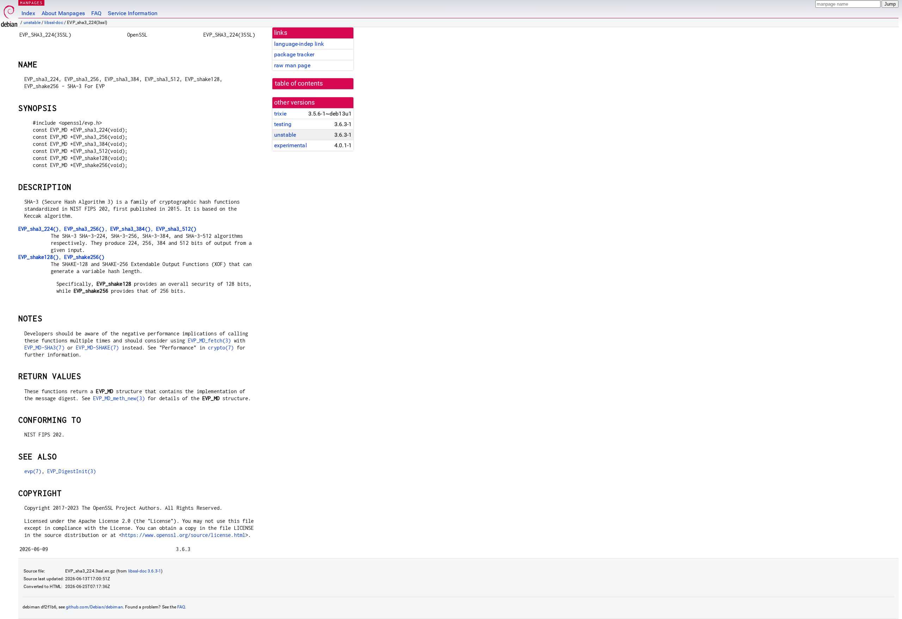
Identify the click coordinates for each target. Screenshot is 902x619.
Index (28, 13)
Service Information (132, 13)
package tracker (294, 54)
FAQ (96, 13)
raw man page (292, 65)
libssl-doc (53, 22)
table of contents (299, 83)
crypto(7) (221, 348)
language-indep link (299, 44)
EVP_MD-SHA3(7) (44, 348)
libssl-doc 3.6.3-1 (144, 571)
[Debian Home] (9, 14)
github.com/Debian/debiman (94, 607)
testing (282, 124)
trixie (280, 113)
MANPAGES (31, 2)
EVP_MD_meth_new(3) (119, 398)
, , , (107, 229)
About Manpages (63, 13)
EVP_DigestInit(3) (71, 471)
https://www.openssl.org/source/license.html (183, 535)
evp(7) (33, 471)
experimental (290, 145)
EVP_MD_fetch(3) (209, 340)
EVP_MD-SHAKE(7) (97, 348)
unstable (32, 22)
